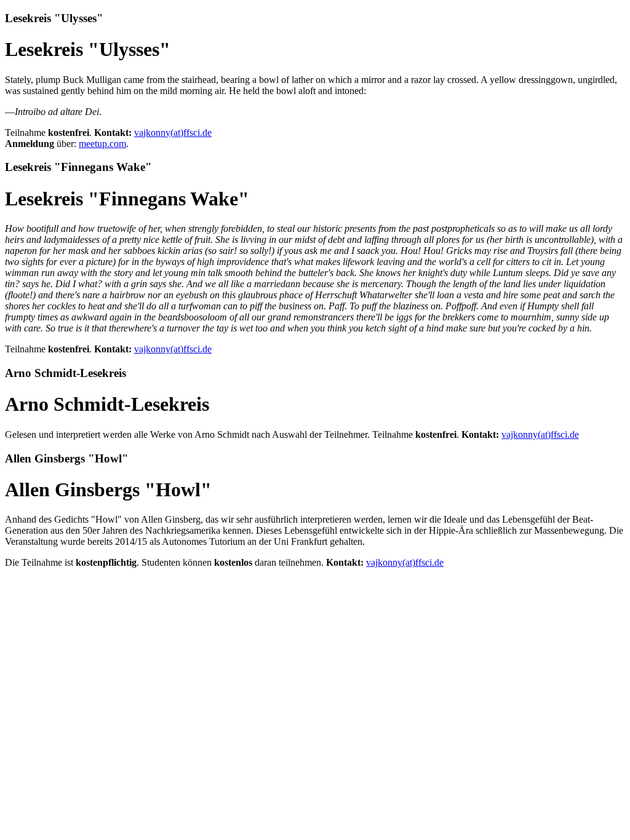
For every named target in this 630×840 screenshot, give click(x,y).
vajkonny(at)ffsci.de (173, 132)
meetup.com (102, 143)
